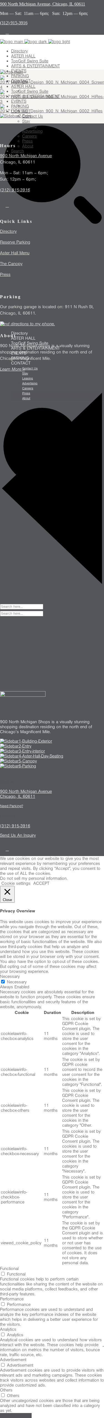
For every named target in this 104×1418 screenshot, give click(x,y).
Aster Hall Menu (14, 252)
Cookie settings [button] (16, 883)
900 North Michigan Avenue (26, 155)
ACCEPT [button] (41, 883)
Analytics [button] (8, 1329)
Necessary (17, 981)
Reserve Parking (15, 242)
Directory (8, 231)
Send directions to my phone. (27, 323)
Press (5, 274)
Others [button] (6, 1390)
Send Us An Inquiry (18, 835)
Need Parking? (11, 806)
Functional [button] (9, 1268)
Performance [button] (12, 1298)
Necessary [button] (10, 976)
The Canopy (11, 263)
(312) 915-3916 (15, 190)
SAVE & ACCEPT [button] (16, 1415)
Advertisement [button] (13, 1359)
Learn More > (12, 369)
